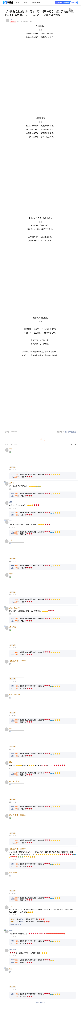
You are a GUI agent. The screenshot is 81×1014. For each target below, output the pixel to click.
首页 (17, 3)
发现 (25, 3)
